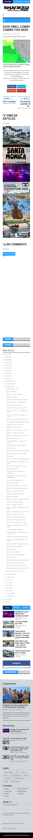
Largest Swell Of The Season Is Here (17, 544)
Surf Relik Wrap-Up (12, 469)
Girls (17, 772)
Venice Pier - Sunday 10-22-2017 (16, 408)
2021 (6, 368)
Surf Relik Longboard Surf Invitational (17, 560)
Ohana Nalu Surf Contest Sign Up (16, 445)
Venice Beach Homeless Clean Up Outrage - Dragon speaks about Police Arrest (22, 635)
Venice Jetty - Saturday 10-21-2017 (17, 419)
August (9, 577)
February (9, 593)
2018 (6, 376)
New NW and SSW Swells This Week (17, 488)
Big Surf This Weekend (13, 552)
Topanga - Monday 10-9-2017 (15, 494)
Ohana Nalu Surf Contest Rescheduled (17, 422)
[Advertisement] (16, 315)
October (9, 386)
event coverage (15, 781)
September (10, 574)
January (9, 596)
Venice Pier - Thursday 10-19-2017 (16, 430)
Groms (24, 772)
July (8, 580)
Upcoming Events (19, 778)
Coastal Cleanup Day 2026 (21, 623)
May (8, 585)
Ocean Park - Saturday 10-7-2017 (16, 520)
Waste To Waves (11, 391)
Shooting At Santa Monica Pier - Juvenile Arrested (18, 1)
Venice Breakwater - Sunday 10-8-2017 (18, 499)
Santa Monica (22, 791)
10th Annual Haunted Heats (14, 546)
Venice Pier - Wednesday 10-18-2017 (17, 435)
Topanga (20, 794)
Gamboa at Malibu (11, 397)
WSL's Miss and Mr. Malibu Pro (15, 555)
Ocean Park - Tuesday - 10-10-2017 (17, 485)
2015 (6, 602)
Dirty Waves (9, 456)
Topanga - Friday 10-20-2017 (15, 425)
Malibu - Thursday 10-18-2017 (15, 433)
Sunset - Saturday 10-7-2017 (15, 514)
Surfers (26, 775)
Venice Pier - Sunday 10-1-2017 (15, 571)
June (8, 582)
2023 (6, 362)
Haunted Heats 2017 (12, 389)
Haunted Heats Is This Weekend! (16, 402)
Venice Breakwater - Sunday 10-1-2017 (18, 568)
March (9, 591)
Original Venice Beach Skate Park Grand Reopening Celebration (15, 706)
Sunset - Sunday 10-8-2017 (14, 504)
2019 (6, 373)
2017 (6, 379)
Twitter (22, 86)
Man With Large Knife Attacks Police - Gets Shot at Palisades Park (22, 644)
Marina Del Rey (23, 789)
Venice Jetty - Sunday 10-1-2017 (16, 565)
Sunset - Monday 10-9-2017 (14, 491)
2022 (6, 365)
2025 (6, 357)
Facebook (12, 86)
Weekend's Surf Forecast (13, 427)
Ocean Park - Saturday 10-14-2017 (16, 453)
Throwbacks (7, 778)
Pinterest (22, 90)
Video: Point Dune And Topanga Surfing (18, 459)
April (8, 588)
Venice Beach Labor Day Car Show (22, 652)
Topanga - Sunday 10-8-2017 (15, 502)
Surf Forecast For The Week (14, 563)
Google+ (12, 90)
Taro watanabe (9, 101)
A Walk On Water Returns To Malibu (16, 400)
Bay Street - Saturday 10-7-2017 (16, 517)
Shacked (16, 835)
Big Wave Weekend (12, 496)
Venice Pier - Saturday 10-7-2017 (16, 522)
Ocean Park (8, 791)
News (5, 775)
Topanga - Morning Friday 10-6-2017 (17, 537)
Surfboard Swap (11, 549)
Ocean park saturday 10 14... (25, 103)
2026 (6, 354)
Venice (7, 796)
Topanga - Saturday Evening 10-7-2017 (18, 512)
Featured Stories (8, 772)
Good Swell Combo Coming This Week (18, 451)
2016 (6, 599)
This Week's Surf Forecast (14, 394)
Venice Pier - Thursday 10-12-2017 (16, 466)
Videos (6, 781)
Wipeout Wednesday (12, 438)
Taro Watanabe (10, 448)
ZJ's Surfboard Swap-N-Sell (14, 480)
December (10, 381)
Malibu (7, 789)
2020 (6, 370)
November (10, 384)
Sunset (7, 794)
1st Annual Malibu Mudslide (14, 530)
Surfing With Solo (11, 557)
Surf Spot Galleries (16, 775)
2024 (6, 360)
